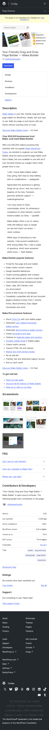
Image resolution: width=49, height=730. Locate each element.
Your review (7, 585)
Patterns (29, 631)
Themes (29, 622)
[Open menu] (45, 3)
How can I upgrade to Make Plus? (17, 469)
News (4, 622)
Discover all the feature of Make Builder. (23, 383)
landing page (30, 555)
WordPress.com (10, 659)
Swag (29, 652)
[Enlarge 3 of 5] (20, 419)
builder (30, 550)
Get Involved (31, 639)
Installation (9, 87)
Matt (5, 664)
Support (8, 100)
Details (8, 75)
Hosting (5, 627)
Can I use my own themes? (14, 461)
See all (44, 585)
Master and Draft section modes (20, 352)
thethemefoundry (12, 59)
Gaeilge (11, 683)
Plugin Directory (8, 11)
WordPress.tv (9, 652)
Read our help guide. (15, 380)
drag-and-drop (40, 550)
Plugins (29, 627)
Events (29, 643)
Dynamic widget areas (15, 341)
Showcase (30, 618)
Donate (30, 647)
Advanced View (9, 567)
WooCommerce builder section (29, 330)
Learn (4, 639)
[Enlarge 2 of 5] (43, 401)
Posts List (16, 319)
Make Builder (8, 114)
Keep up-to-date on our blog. (19, 387)
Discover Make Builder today (15, 130)
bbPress (7, 668)
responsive (42, 560)
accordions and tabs (21, 333)
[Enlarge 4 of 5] (43, 419)
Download (8, 66)
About (5, 618)
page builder (41, 555)
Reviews (8, 81)
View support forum (11, 603)
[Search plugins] (27, 27)
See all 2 (43, 545)
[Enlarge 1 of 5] (20, 401)
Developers (7, 647)
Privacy (5, 631)
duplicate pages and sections (29, 337)
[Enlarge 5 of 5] (20, 436)
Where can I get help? (12, 477)
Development (11, 93)
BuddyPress (8, 672)
